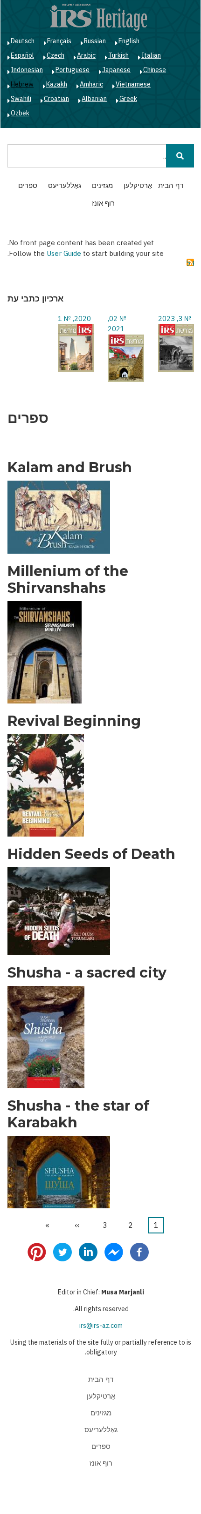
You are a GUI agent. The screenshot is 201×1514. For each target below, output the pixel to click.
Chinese (154, 70)
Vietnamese (133, 84)
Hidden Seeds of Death (91, 854)
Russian (95, 41)
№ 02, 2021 (117, 324)
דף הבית (170, 185)
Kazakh (56, 84)
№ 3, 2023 (174, 318)
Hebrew (22, 84)
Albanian (94, 98)
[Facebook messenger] (113, 1251)
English (128, 41)
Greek (128, 98)
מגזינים (102, 185)
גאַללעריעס (64, 185)
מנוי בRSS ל (190, 262)
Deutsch (23, 41)
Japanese (116, 70)
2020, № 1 (74, 318)
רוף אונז (103, 203)
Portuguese (72, 70)
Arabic (86, 55)
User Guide (64, 253)
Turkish (118, 55)
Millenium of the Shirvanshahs (67, 579)
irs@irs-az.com (101, 1325)
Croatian (56, 98)
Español (22, 55)
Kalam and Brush (69, 467)
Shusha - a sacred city (86, 973)
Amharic (91, 84)
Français (59, 41)
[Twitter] (62, 1251)
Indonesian (27, 70)
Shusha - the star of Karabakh (78, 1114)
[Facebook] (139, 1251)
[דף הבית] (98, 17)
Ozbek (20, 113)
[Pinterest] (37, 1251)
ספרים (27, 185)
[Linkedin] (88, 1251)
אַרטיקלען (138, 185)
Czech (55, 55)
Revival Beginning (74, 721)
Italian (151, 55)
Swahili (21, 98)
